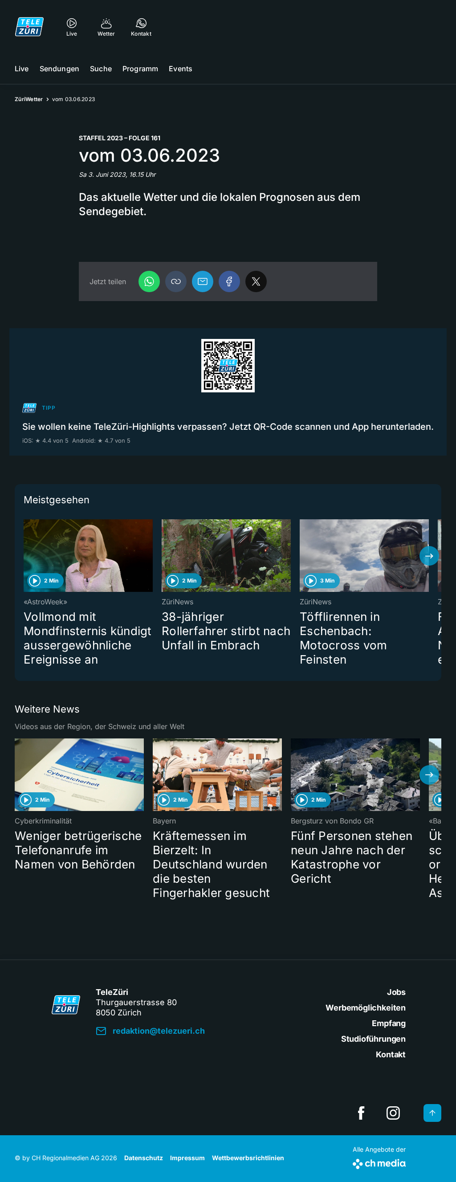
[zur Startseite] (29, 26)
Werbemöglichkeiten (366, 1007)
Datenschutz (143, 1158)
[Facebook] (229, 281)
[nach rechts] (429, 556)
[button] (176, 281)
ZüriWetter (29, 99)
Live (22, 68)
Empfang (389, 1023)
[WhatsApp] (149, 281)
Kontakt (391, 1054)
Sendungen (59, 68)
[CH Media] (379, 1162)
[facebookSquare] (361, 1113)
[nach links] (27, 556)
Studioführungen (373, 1038)
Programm (140, 68)
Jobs (396, 992)
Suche (101, 68)
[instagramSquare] (393, 1113)
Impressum (187, 1158)
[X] (256, 281)
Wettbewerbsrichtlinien (248, 1158)
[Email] (202, 281)
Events (180, 68)
